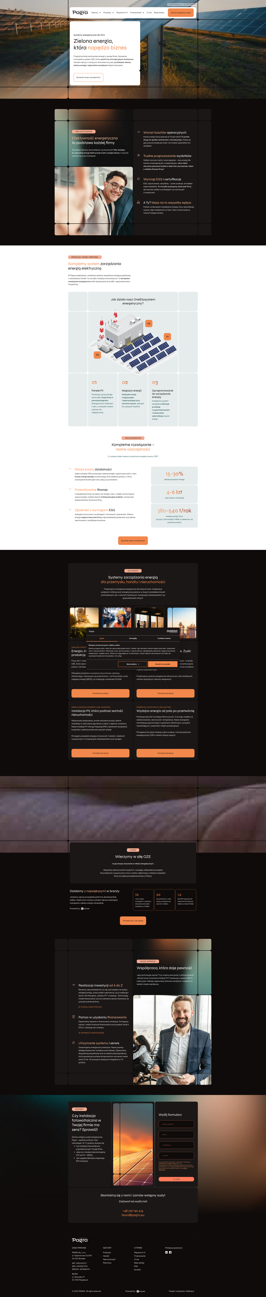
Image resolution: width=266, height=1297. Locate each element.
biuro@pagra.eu (133, 1215)
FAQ (136, 1266)
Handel (106, 1256)
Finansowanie (135, 12)
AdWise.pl (190, 1291)
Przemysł (107, 1252)
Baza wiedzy (159, 12)
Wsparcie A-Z (122, 12)
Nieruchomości (109, 1259)
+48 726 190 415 (133, 1211)
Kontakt (137, 1269)
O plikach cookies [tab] (164, 638)
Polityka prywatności (173, 1248)
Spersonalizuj (132, 664)
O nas (149, 12)
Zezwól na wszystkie (162, 664)
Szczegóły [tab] (133, 638)
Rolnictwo (107, 1263)
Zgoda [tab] (102, 638)
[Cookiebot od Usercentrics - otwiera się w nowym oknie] (168, 631)
